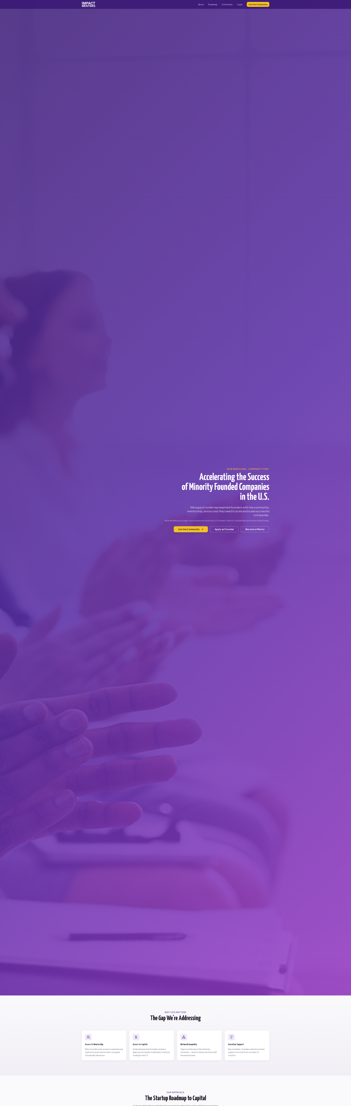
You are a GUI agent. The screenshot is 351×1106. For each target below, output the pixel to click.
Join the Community (258, 4)
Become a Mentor (255, 529)
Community (227, 4)
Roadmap (212, 4)
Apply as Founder (224, 529)
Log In (239, 4)
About (201, 4)
